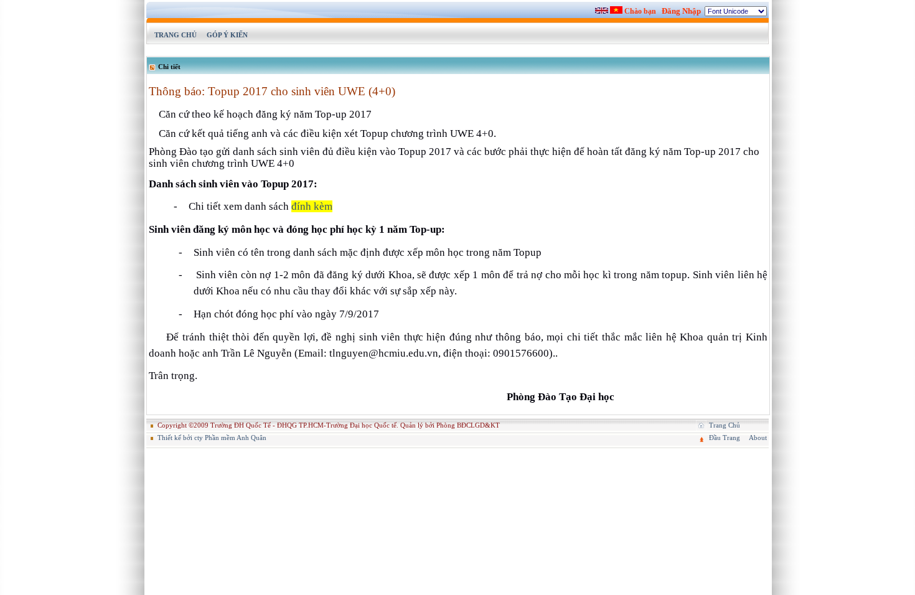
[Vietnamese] (616, 10)
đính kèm (311, 206)
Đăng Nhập (681, 11)
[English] (601, 10)
